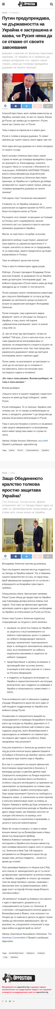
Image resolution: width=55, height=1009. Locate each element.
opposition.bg (23, 987)
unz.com (42, 441)
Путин (20, 450)
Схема (12, 473)
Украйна (45, 450)
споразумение (32, 450)
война (11, 450)
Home (4, 13)
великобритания (16, 953)
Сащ (5, 957)
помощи (41, 953)
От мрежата (14, 13)
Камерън (30, 953)
